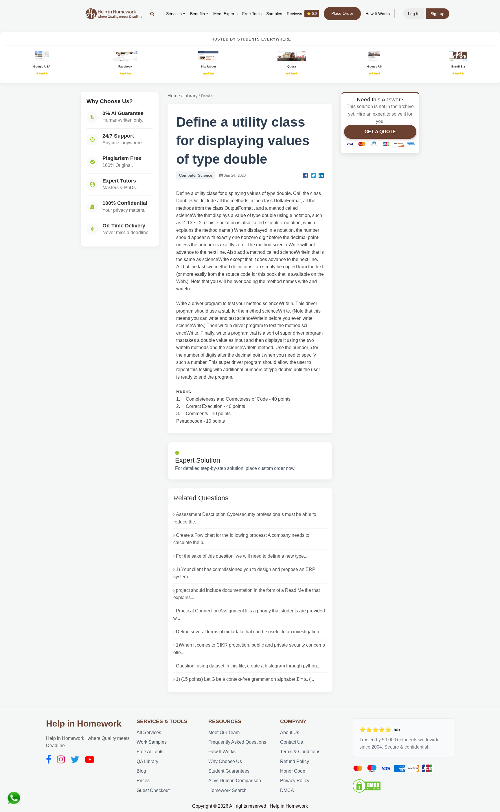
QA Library (147, 761)
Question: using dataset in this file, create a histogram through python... (248, 665)
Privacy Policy (294, 780)
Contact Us (291, 742)
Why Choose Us (225, 761)
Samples (274, 13)
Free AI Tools (150, 751)
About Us (289, 732)
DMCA (287, 790)
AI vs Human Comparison (234, 780)
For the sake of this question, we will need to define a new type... (241, 556)
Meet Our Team (224, 732)
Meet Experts (225, 13)
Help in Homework (84, 723)
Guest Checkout (153, 790)
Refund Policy (294, 761)
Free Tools (252, 13)
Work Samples (152, 742)
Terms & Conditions (300, 751)
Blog (141, 771)
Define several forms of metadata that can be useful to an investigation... (249, 631)
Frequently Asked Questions (237, 742)
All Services (149, 732)
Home (174, 95)
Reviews (302, 13)
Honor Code (292, 771)
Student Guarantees (228, 771)
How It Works (377, 13)
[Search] (152, 13)
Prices (143, 780)
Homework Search (227, 790)
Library (190, 95)
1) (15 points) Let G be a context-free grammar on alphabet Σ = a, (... (245, 679)
